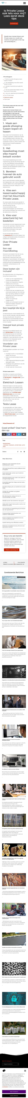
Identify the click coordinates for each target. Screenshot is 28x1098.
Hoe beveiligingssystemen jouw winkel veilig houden (13, 1006)
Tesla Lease (7, 99)
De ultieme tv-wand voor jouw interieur (10, 769)
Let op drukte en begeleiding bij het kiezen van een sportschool (14, 509)
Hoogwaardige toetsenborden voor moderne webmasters (12, 514)
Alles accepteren (14, 1091)
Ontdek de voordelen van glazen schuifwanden (11, 492)
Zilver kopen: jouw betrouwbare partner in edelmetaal (14, 977)
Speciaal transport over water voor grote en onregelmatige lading (14, 478)
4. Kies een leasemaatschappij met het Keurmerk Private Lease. (14, 90)
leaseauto (11, 445)
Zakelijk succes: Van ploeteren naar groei (13, 500)
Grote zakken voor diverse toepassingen (11, 1036)
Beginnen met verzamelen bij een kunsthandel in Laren (11, 464)
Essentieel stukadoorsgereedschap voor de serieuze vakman (13, 888)
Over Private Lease (9, 95)
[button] (25, 1070)
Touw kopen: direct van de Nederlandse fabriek (12, 620)
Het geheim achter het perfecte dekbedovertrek (12, 828)
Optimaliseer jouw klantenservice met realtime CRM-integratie (13, 710)
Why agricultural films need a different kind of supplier (14, 469)
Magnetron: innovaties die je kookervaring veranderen (14, 680)
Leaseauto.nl (8, 235)
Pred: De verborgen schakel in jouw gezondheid (12, 650)
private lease (9, 332)
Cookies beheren (14, 1095)
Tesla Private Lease (10, 414)
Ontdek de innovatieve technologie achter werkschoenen (11, 918)
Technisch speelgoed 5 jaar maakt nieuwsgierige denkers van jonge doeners (12, 859)
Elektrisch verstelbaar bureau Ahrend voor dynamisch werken (14, 526)
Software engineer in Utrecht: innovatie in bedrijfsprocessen (11, 740)
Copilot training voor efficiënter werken (13, 522)
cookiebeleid (5, 1086)
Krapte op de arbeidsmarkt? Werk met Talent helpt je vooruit (13, 799)
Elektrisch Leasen (8, 97)
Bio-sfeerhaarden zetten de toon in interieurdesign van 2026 (12, 496)
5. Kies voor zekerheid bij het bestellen (14, 93)
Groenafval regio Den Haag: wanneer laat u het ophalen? (14, 483)
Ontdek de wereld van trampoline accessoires (12, 947)
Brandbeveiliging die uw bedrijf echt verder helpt (14, 487)
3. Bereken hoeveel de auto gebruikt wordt (13, 87)
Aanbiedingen (14, 23)
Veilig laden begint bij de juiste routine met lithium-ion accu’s (14, 504)
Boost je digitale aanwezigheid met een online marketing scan (13, 518)
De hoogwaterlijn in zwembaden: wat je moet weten (13, 590)
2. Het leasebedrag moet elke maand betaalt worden (13, 83)
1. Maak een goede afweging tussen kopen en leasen (13, 79)
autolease (5, 445)
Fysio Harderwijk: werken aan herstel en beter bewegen (13, 473)
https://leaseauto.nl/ (8, 423)
